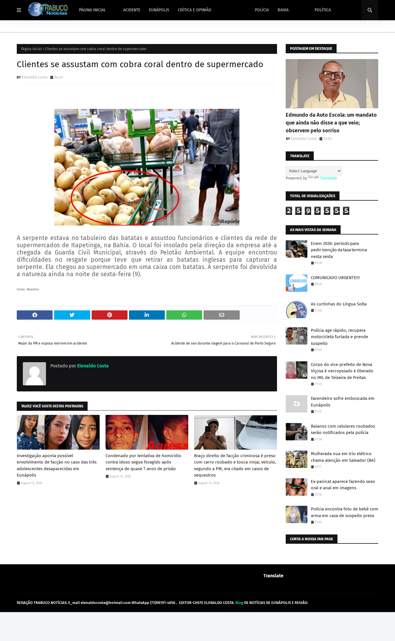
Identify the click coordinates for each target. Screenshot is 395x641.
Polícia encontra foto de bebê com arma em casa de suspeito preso (344, 512)
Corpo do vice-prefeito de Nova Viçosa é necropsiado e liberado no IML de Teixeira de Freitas (342, 371)
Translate (328, 178)
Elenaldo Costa (34, 77)
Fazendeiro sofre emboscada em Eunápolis (342, 402)
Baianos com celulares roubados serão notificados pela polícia (343, 429)
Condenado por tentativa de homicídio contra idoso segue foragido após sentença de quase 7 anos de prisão (143, 462)
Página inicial (31, 49)
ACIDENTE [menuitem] (131, 10)
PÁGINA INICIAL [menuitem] (92, 10)
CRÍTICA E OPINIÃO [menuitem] (194, 10)
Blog (239, 602)
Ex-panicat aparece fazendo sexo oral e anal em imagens (343, 485)
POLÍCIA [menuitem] (262, 10)
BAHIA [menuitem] (283, 10)
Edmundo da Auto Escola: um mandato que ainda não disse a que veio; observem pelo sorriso (331, 123)
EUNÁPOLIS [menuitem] (159, 10)
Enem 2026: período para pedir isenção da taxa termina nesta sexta (339, 250)
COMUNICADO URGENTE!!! (335, 277)
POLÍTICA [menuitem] (323, 10)
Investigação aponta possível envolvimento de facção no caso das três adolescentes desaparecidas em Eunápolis (57, 465)
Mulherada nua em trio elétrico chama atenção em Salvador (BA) (343, 457)
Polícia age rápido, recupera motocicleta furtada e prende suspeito (339, 337)
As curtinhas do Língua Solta (339, 304)
